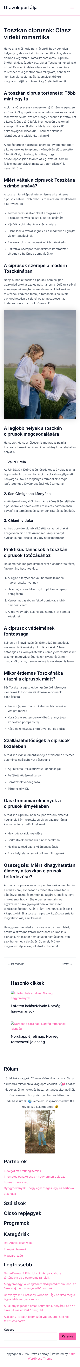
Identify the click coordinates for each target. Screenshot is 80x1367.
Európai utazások (15, 1249)
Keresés (9, 1329)
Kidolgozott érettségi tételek (22, 1171)
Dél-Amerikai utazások (18, 1243)
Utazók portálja (21, 7)
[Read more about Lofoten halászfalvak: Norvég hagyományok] (40, 995)
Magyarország (13, 1255)
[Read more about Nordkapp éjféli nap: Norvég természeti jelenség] (40, 1026)
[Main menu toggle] (72, 8)
